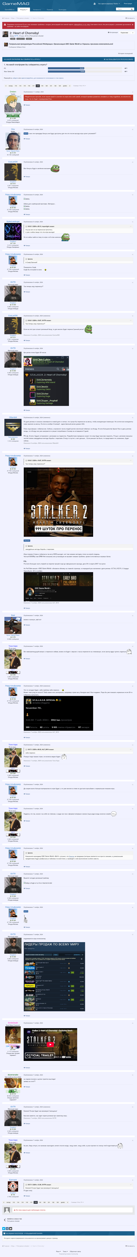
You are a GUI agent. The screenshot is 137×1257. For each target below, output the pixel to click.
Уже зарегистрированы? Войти (108, 4)
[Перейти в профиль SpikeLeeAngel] (13, 231)
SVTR (26, 133)
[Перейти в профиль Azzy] (6, 44)
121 (51, 86)
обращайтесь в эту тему (82, 24)
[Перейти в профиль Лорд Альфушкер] (13, 200)
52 (126, 71)
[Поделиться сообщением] (132, 92)
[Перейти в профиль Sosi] (13, 625)
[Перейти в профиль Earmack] (13, 1186)
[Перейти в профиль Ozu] (12, 141)
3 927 (14, 1049)
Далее (65, 86)
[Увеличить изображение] (58, 502)
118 (38, 86)
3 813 (14, 184)
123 (60, 86)
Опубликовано (34, 92)
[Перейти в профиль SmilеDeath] (13, 1034)
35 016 (13, 1094)
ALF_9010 (45, 749)
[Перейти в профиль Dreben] (13, 103)
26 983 (13, 208)
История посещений (125, 53)
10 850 (13, 305)
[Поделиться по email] (10, 1228)
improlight (45, 226)
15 (132, 32)
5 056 (14, 675)
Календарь (62, 9)
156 (13, 1195)
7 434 (14, 243)
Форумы (23, 9)
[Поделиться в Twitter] (3, 1228)
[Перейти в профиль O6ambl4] (13, 427)
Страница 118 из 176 (79, 85)
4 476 (14, 637)
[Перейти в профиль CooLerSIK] (13, 172)
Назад (10, 86)
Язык (58, 1251)
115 (25, 86)
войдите (15, 78)
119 (42, 86)
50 (126, 68)
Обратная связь (75, 1251)
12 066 (13, 118)
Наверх (27, 105)
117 (33, 86)
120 (47, 86)
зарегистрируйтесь (27, 78)
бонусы (71, 856)
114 (20, 86)
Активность (37, 9)
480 (13, 439)
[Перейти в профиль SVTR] (5, 34)
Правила (50, 9)
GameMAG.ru (9, 9)
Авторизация (114, 32)
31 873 (13, 153)
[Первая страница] (5, 85)
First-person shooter (37, 36)
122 (55, 86)
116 (29, 86)
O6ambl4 (27, 541)
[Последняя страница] (69, 85)
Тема (65, 1251)
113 (16, 86)
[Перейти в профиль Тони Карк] (13, 659)
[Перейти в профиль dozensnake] (13, 1083)
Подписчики (124, 32)
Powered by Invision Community (68, 1254)
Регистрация (128, 3)
